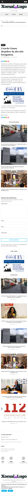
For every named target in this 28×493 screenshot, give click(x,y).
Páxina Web (4, 232)
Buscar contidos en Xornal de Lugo (8, 448)
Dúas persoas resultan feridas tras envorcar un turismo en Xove (14, 421)
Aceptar (4, 490)
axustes (10, 488)
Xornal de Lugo (6, 57)
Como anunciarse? (4, 451)
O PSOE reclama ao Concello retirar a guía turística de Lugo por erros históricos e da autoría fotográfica (14, 322)
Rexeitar (10, 490)
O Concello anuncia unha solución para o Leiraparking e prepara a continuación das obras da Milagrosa (14, 145)
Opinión (21, 14)
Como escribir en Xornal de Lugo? (7, 450)
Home (2, 21)
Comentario (4, 203)
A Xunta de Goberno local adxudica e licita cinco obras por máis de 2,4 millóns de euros (14, 190)
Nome (2, 220)
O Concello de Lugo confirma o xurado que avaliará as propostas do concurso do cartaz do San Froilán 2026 (14, 397)
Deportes (12, 21)
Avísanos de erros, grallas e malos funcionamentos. (11, 441)
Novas (6, 14)
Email (2, 226)
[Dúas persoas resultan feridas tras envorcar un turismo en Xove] (14, 418)
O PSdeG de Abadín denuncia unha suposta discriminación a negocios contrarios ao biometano (12, 167)
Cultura (14, 14)
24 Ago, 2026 (12, 299)
